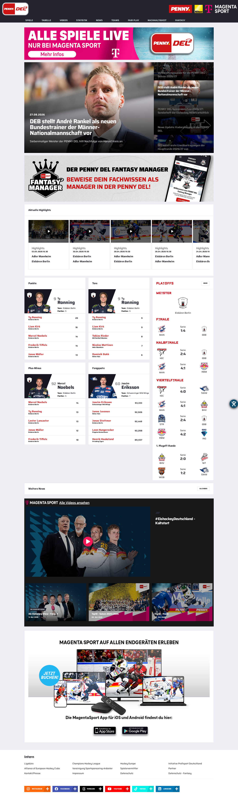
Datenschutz (126, 773)
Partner (172, 768)
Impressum (78, 773)
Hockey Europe (128, 763)
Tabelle (46, 20)
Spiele (29, 20)
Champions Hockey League (86, 763)
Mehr (205, 283)
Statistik (81, 20)
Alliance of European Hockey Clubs (42, 768)
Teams (115, 20)
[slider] (119, 246)
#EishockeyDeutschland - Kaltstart (175, 521)
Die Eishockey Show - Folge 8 (43, 614)
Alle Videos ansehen (74, 502)
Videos (64, 20)
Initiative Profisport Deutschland (185, 763)
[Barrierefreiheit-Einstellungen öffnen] (234, 404)
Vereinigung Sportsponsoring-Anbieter (92, 768)
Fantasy (180, 20)
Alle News (203, 488)
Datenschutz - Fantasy (180, 773)
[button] (207, 232)
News (99, 20)
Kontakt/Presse (32, 773)
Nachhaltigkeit (157, 20)
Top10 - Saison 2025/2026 (105, 614)
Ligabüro (29, 763)
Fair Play (133, 20)
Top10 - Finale (162, 614)
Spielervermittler (129, 768)
